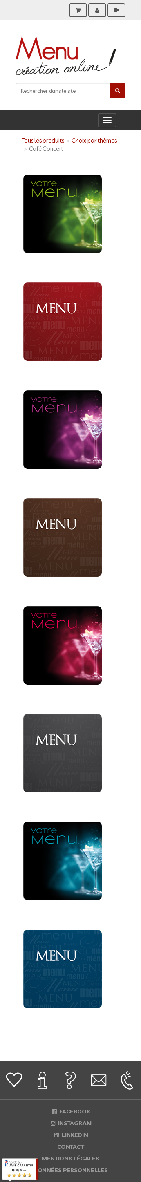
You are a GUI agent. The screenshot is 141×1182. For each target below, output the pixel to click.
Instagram (74, 1123)
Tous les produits (43, 140)
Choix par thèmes (94, 140)
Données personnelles (70, 1170)
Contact (70, 1146)
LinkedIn (74, 1135)
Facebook (74, 1111)
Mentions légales (70, 1158)
